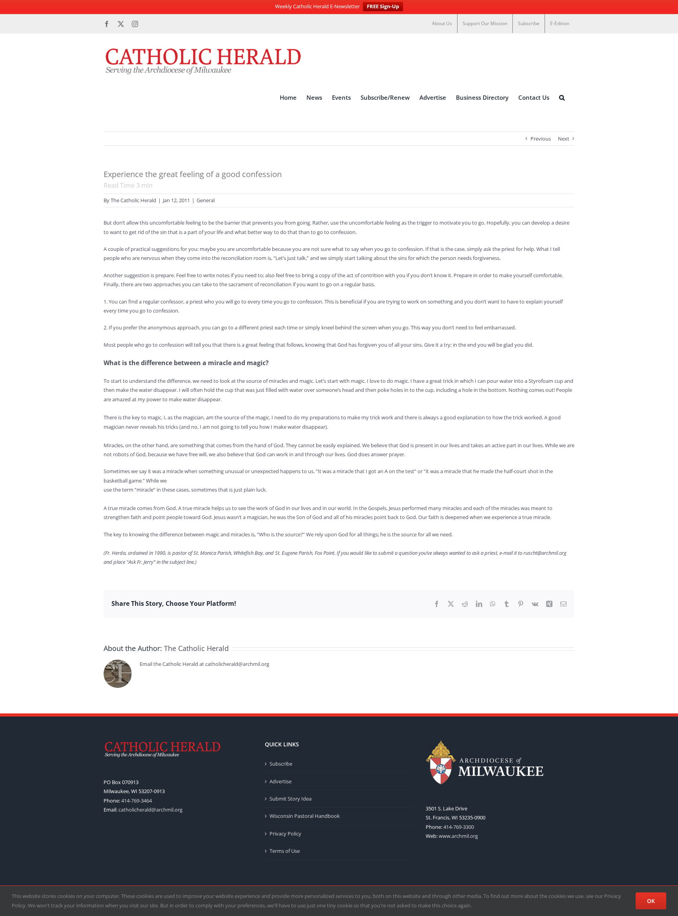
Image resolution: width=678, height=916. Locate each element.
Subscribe (281, 763)
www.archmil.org (458, 835)
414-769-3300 (458, 826)
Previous (540, 138)
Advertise (281, 781)
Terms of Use (285, 850)
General (206, 200)
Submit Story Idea (291, 798)
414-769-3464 (136, 800)
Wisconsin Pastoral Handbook (305, 815)
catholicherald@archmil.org (150, 809)
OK (651, 901)
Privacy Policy (285, 833)
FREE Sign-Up (383, 6)
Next (563, 138)
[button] (562, 98)
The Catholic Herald (133, 200)
